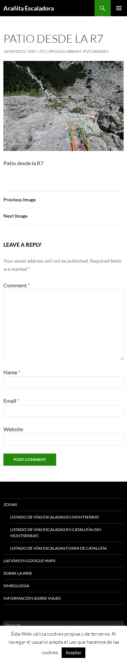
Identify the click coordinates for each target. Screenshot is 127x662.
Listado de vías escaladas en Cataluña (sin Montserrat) (55, 532)
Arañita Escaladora (28, 8)
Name (11, 372)
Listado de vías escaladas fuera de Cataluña (58, 548)
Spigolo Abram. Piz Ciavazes (78, 51)
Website (13, 429)
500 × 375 (37, 51)
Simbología (16, 585)
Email (11, 400)
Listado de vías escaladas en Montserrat (54, 517)
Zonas (10, 504)
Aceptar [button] (73, 652)
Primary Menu (119, 8)
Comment (16, 285)
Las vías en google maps (29, 560)
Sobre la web (17, 573)
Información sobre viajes (32, 598)
